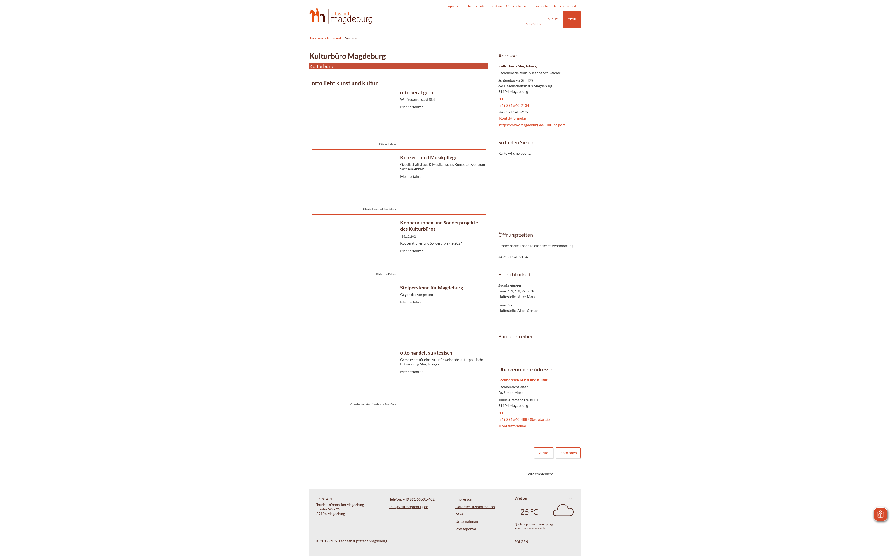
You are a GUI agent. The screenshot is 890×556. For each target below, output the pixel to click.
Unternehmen (516, 6)
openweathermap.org (538, 524)
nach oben (568, 452)
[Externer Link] (492, 20)
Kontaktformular (512, 118)
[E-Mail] (569, 473)
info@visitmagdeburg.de (408, 506)
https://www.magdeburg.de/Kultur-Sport (531, 125)
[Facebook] (563, 473)
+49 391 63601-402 (419, 499)
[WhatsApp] (575, 473)
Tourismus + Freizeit (325, 38)
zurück (544, 452)
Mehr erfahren (397, 118)
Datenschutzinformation (484, 6)
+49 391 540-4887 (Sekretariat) (524, 419)
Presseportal (539, 6)
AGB (459, 514)
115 (501, 99)
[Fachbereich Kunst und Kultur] (537, 403)
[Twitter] (558, 473)
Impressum (454, 6)
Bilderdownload (564, 6)
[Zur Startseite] (340, 16)
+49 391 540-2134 (513, 105)
